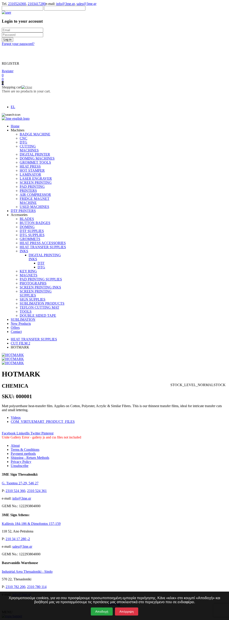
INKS (24, 251)
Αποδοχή (101, 611)
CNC (23, 138)
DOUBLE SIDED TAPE (38, 315)
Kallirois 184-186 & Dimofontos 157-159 (31, 524)
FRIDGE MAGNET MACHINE (34, 201)
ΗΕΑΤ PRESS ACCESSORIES (43, 243)
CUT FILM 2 (20, 343)
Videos (16, 417)
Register (7, 71)
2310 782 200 (15, 587)
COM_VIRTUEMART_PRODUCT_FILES (43, 421)
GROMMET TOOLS (35, 162)
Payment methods (23, 453)
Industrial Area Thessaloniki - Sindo (27, 571)
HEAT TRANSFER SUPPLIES (43, 247)
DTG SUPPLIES (32, 235)
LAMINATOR (30, 174)
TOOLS (26, 311)
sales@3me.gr (86, 4)
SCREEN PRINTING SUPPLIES (36, 293)
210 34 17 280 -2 (18, 539)
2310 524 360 (15, 491)
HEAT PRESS (30, 166)
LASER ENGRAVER (36, 178)
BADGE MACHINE (35, 134)
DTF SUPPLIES (32, 231)
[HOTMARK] (13, 355)
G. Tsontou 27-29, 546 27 (20, 483)
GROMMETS (30, 239)
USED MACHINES (34, 207)
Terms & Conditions (25, 449)
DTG (23, 142)
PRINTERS (28, 190)
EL (13, 107)
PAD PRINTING (32, 186)
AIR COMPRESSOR (35, 195)
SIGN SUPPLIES (32, 299)
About (15, 445)
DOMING (27, 227)
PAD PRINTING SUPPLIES (41, 279)
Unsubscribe (19, 466)
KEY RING (28, 271)
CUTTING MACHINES (29, 148)
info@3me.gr (65, 4)
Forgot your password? (18, 44)
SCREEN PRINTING (36, 182)
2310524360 (17, 4)
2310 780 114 (37, 587)
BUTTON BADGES (35, 223)
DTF (41, 263)
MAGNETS (28, 275)
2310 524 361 (37, 491)
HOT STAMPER (32, 170)
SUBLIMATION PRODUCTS (42, 303)
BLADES (27, 219)
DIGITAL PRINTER (35, 154)
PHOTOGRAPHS (33, 283)
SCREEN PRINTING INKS (40, 287)
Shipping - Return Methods (30, 458)
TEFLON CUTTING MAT (39, 307)
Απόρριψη (126, 611)
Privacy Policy (21, 462)
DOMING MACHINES (37, 158)
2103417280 (37, 4)
